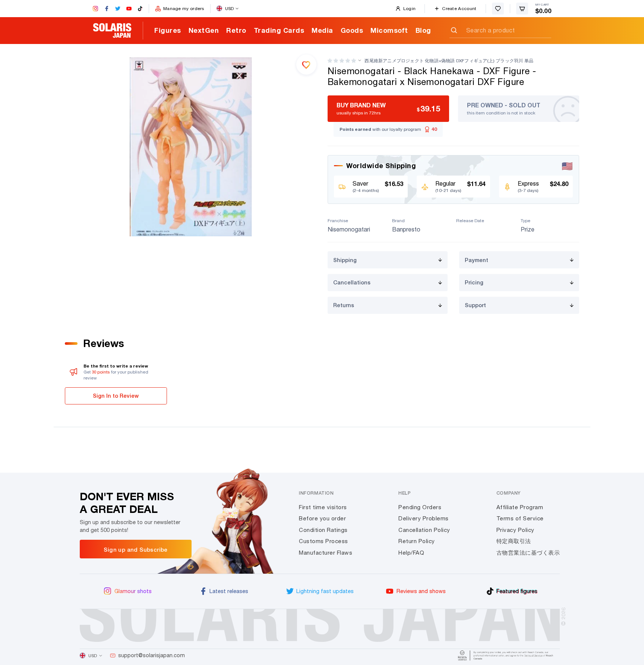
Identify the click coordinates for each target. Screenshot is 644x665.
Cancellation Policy (424, 530)
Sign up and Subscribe (135, 549)
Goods (352, 30)
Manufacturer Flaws (325, 552)
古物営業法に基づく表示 (528, 552)
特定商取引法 (513, 541)
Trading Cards (279, 30)
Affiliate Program (519, 507)
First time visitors (323, 507)
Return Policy (416, 541)
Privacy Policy (515, 530)
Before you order (322, 518)
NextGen (204, 30)
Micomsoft (389, 30)
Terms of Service (520, 518)
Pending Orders (419, 507)
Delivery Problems (423, 518)
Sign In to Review (116, 396)
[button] (342, 60)
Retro (236, 30)
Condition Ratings (323, 530)
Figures (167, 30)
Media (322, 30)
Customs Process (323, 541)
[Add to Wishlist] (306, 64)
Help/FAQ (411, 552)
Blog (423, 30)
